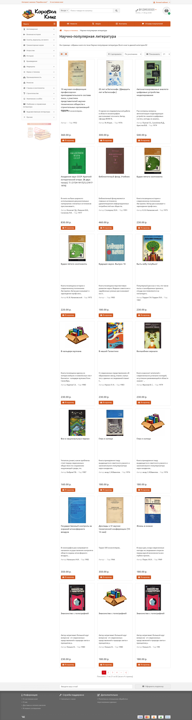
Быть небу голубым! (147, 264)
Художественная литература (38, 112)
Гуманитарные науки (35, 45)
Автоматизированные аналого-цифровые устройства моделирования (153, 92)
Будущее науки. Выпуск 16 (112, 264)
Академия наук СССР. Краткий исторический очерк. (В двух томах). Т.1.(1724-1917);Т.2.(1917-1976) (77, 181)
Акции (98, 24)
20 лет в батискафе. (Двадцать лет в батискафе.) (114, 90)
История (29, 56)
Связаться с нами (68, 699)
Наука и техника (33, 72)
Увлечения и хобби (34, 99)
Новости (73, 24)
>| (126, 672)
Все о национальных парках (75, 438)
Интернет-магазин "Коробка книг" (34, 2)
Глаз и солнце (106, 438)
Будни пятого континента (149, 176)
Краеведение (31, 61)
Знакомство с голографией (75, 613)
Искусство (30, 50)
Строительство (32, 93)
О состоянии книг (56, 2)
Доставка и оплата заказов (34, 705)
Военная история (33, 34)
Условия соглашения (32, 708)
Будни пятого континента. (74, 264)
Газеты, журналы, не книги (37, 40)
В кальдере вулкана (71, 351)
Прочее (29, 117)
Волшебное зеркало (147, 351)
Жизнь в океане (145, 526)
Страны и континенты (35, 88)
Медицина (30, 67)
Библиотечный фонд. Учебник (114, 176)
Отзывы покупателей (154, 24)
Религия (29, 83)
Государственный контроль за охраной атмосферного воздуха (76, 529)
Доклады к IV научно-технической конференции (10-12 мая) (114, 529)
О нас (25, 702)
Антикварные (32, 29)
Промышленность (33, 77)
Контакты (123, 24)
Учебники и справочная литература (34, 105)
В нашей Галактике (108, 351)
